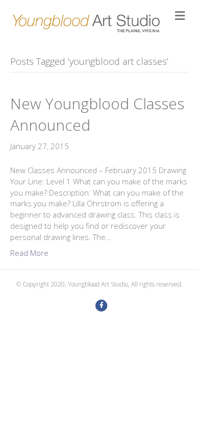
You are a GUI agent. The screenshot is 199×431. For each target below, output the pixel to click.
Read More (29, 253)
